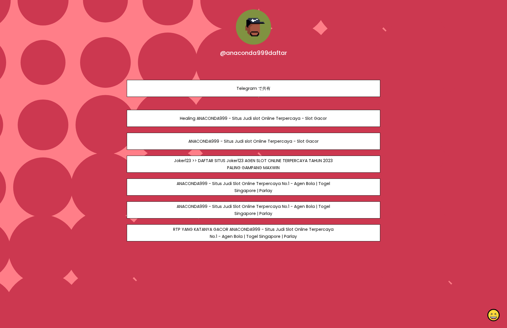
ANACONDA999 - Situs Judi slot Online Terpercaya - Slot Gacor (253, 141)
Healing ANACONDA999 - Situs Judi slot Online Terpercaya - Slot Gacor (253, 118)
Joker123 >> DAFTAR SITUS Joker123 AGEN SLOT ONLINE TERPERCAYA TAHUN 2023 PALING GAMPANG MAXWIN (253, 164)
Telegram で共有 (253, 88)
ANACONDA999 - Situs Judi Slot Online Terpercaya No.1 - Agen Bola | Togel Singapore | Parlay (253, 187)
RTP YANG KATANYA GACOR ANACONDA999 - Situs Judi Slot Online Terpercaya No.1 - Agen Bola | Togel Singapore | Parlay (253, 232)
